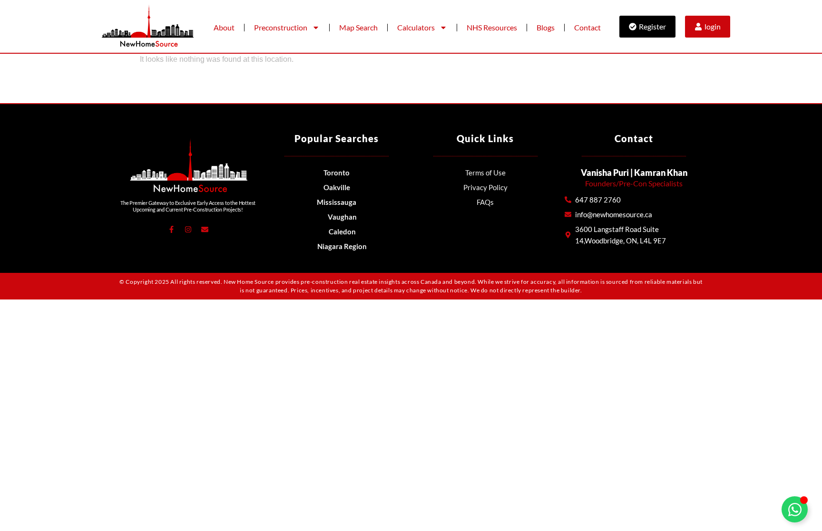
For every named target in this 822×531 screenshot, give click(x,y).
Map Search (358, 27)
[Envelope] (204, 229)
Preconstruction (280, 27)
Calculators (416, 27)
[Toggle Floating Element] (795, 509)
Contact (587, 27)
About (224, 27)
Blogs (546, 27)
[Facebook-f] (171, 229)
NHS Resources (492, 27)
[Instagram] (188, 229)
